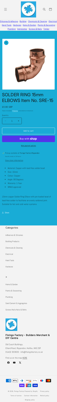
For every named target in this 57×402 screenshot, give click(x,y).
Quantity (5, 115)
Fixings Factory (19, 391)
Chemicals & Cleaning (37, 21)
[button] (5, 9)
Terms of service (16, 396)
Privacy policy (44, 391)
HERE (24, 357)
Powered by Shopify (31, 391)
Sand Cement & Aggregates (16, 303)
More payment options (28, 145)
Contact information (31, 396)
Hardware (17, 25)
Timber (46, 29)
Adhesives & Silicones (14, 235)
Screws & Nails (35, 29)
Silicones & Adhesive (9, 21)
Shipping (15, 111)
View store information (14, 160)
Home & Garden (29, 25)
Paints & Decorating (46, 25)
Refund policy (44, 396)
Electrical (53, 21)
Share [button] (7, 212)
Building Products (12, 241)
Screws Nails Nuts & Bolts (16, 309)
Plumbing (12, 29)
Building (23, 21)
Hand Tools (6, 25)
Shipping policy (30, 400)
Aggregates (22, 29)
